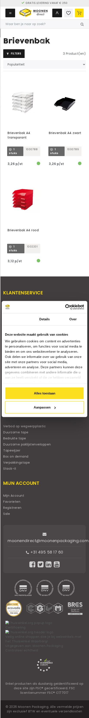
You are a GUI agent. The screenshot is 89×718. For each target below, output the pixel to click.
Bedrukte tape (14, 438)
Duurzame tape (16, 432)
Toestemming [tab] (16, 319)
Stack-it (9, 468)
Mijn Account (13, 495)
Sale (6, 514)
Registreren (12, 508)
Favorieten (11, 501)
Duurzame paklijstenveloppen (27, 444)
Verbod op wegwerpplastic (24, 426)
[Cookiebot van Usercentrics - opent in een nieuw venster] (65, 307)
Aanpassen (42, 407)
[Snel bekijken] (39, 79)
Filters (15, 53)
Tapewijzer (11, 450)
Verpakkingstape (16, 462)
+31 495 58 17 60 (46, 552)
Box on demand (16, 456)
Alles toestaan (44, 393)
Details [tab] (44, 319)
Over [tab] (73, 319)
